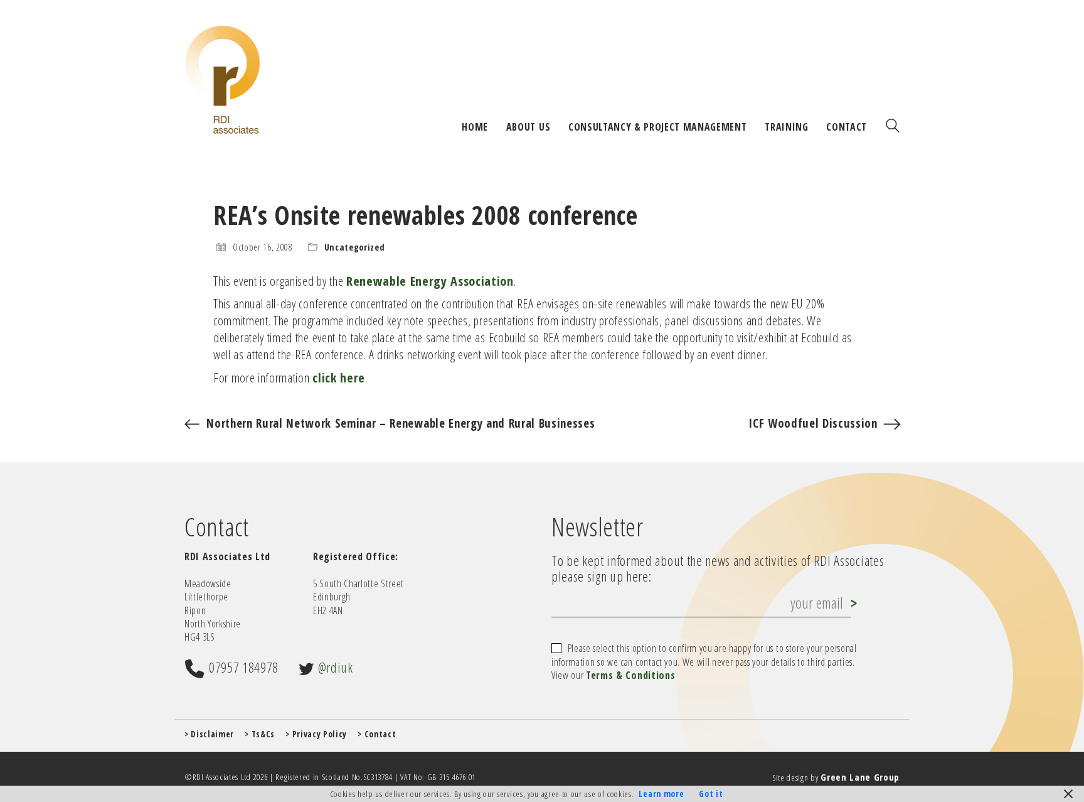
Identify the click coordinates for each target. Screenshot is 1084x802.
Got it (711, 793)
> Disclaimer (209, 734)
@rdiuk (335, 667)
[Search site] (893, 127)
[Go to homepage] (222, 79)
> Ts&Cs (260, 734)
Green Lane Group (860, 777)
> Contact (377, 734)
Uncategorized (354, 247)
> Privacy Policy (316, 734)
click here (338, 377)
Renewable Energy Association (430, 281)
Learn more (661, 793)
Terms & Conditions (630, 675)
